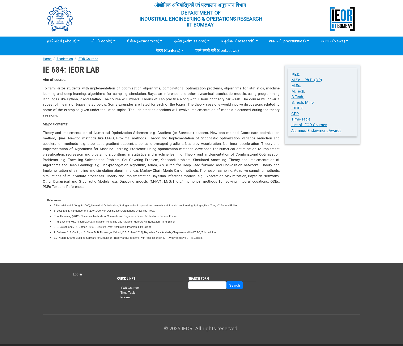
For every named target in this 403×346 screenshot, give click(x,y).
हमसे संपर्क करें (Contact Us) (217, 50)
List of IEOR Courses (309, 125)
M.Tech (297, 91)
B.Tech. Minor (303, 102)
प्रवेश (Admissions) (190, 41)
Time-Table (300, 119)
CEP (295, 113)
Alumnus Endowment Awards (316, 130)
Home (47, 59)
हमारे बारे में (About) (61, 41)
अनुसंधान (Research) (238, 41)
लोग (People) (101, 41)
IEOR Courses (88, 59)
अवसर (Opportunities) (287, 41)
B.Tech (297, 96)
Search (234, 285)
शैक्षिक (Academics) (143, 41)
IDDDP (297, 108)
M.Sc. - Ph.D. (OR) (306, 80)
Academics (64, 59)
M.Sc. (296, 85)
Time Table (128, 293)
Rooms (125, 297)
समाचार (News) (333, 41)
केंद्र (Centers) (168, 50)
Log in (77, 274)
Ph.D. (295, 74)
